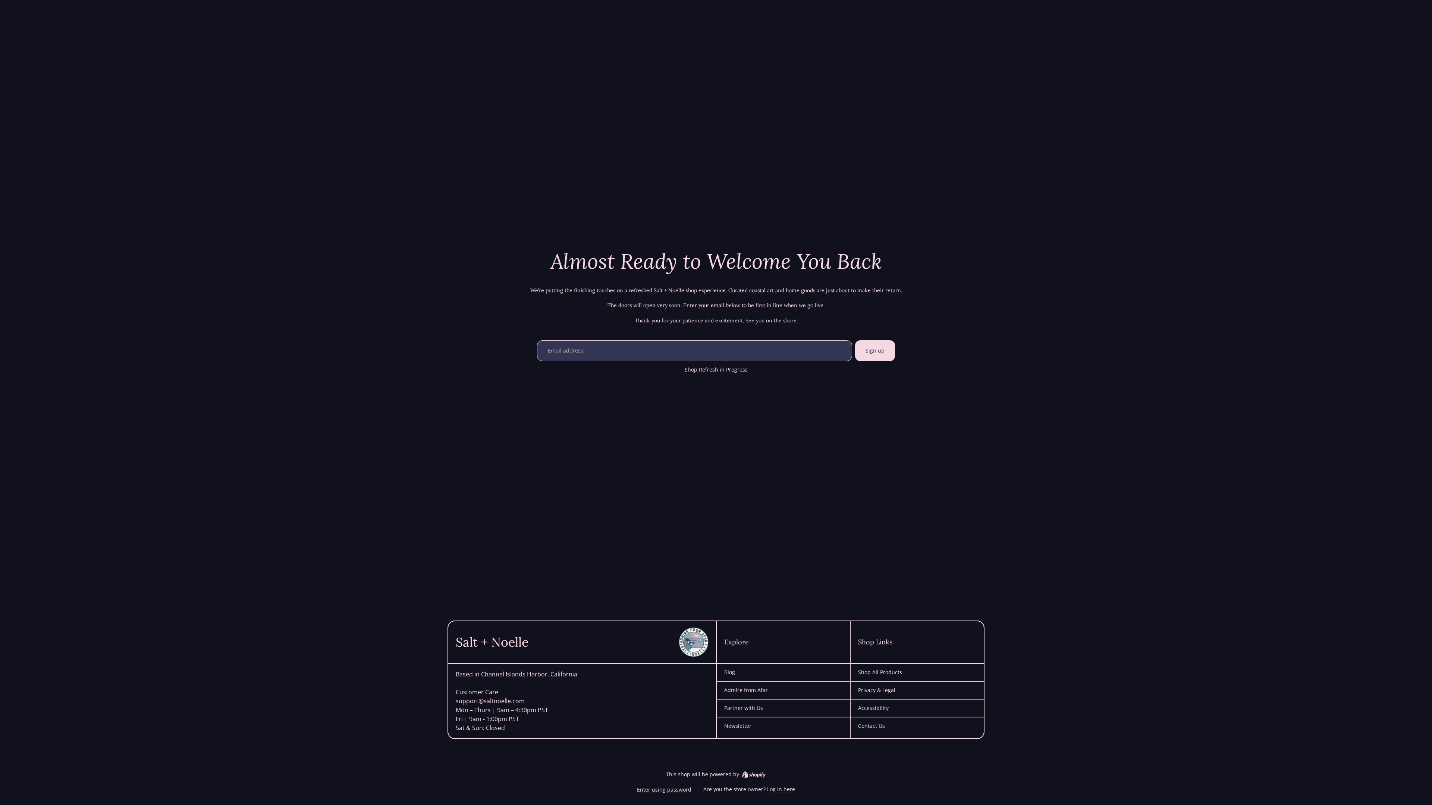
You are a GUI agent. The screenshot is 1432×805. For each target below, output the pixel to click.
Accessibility (873, 708)
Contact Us (871, 726)
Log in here (781, 789)
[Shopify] (754, 774)
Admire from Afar (746, 690)
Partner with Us (743, 708)
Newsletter (737, 726)
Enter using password (664, 789)
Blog (729, 672)
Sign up (875, 350)
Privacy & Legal (876, 690)
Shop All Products (880, 672)
